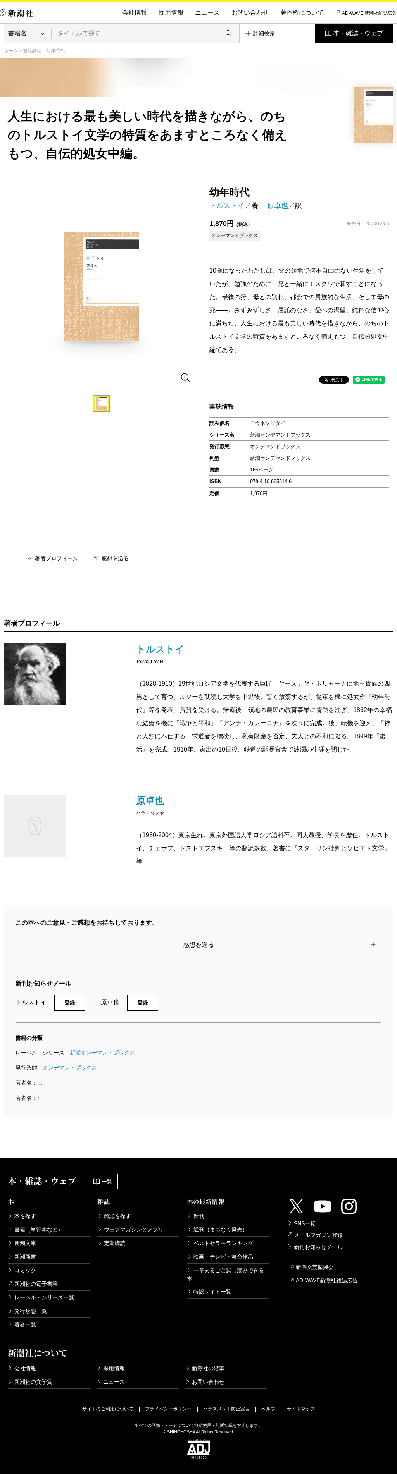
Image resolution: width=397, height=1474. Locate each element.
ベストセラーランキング (223, 1243)
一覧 (107, 1181)
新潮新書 (25, 1257)
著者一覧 (25, 1324)
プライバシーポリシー (168, 1409)
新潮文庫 (25, 1243)
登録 (69, 1002)
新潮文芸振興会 (315, 1267)
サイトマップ (301, 1409)
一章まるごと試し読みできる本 (225, 1274)
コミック (25, 1270)
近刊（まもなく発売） (220, 1229)
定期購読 (115, 1243)
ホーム (11, 50)
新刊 (198, 1216)
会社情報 (134, 12)
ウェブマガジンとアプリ (134, 1229)
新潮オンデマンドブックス (102, 1052)
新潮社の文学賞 (33, 1382)
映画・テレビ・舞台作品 (223, 1257)
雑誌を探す (117, 1216)
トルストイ (226, 206)
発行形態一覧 (30, 1311)
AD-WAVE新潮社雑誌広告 (327, 1280)
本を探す (25, 1216)
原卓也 (277, 206)
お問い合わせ (250, 12)
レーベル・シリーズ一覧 (44, 1297)
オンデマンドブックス (70, 1068)
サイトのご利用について (107, 1409)
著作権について (302, 12)
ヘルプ (268, 1409)
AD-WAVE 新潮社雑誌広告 (369, 13)
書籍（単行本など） (38, 1229)
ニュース (207, 12)
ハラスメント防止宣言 (226, 1409)
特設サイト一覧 (212, 1291)
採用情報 (171, 12)
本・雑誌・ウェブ (358, 33)
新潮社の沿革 (208, 1368)
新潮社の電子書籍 (36, 1284)
